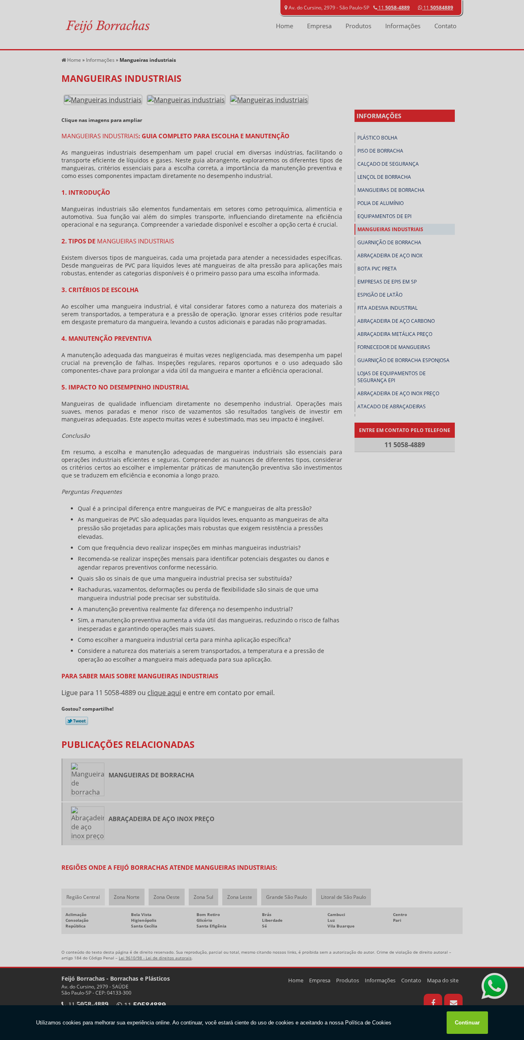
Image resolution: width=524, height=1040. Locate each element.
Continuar (467, 1023)
